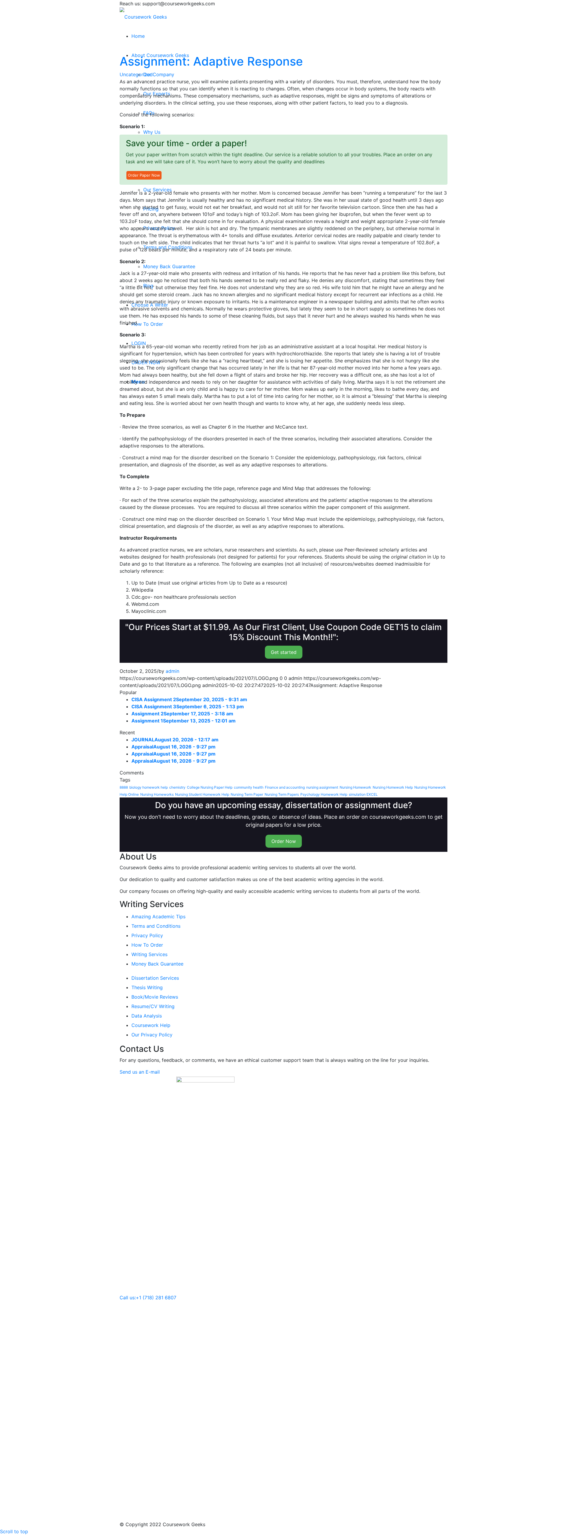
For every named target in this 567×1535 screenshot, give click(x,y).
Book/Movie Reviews (154, 997)
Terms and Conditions (155, 926)
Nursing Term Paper (247, 794)
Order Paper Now (144, 175)
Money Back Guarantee (157, 964)
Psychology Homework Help (323, 794)
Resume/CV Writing (153, 1006)
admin (172, 671)
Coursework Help (150, 1025)
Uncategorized (136, 74)
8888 (124, 787)
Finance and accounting (285, 787)
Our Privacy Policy (151, 1035)
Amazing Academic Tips (158, 916)
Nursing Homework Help (393, 787)
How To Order (147, 945)
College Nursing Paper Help (209, 787)
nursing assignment (322, 787)
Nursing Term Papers (282, 794)
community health (248, 787)
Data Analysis (146, 1016)
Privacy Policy (147, 935)
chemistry (177, 787)
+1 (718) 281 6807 (156, 1297)
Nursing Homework (355, 787)
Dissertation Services (155, 978)
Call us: (128, 1297)
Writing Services (149, 954)
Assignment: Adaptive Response (211, 61)
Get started (283, 652)
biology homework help (148, 787)
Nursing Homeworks (157, 794)
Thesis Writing (147, 987)
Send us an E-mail (140, 1072)
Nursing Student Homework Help (202, 794)
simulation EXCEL (363, 794)
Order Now (283, 841)
